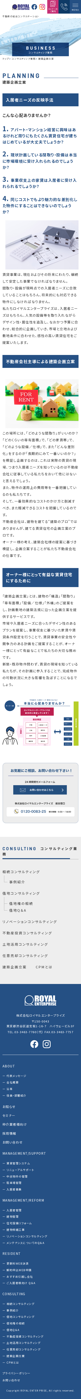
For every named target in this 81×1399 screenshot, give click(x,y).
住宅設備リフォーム (19, 1223)
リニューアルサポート (20, 1170)
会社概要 (13, 1082)
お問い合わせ (11, 1380)
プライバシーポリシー (16, 1373)
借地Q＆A (18, 910)
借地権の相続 (21, 903)
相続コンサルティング (21, 871)
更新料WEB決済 (18, 1263)
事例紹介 (17, 881)
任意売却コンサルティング (25, 955)
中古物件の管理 (17, 1176)
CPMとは (44, 966)
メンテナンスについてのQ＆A (25, 1243)
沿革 (10, 1089)
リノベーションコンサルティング (29, 921)
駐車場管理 (14, 1183)
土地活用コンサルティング (25, 944)
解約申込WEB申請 (19, 1270)
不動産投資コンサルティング (27, 932)
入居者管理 (14, 1210)
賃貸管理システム (18, 1163)
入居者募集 (14, 1189)
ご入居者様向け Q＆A (21, 1283)
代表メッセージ (17, 1076)
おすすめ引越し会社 (20, 1276)
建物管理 (13, 1216)
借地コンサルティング (21, 893)
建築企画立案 (14, 966)
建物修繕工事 (16, 1229)
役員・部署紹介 (17, 1095)
